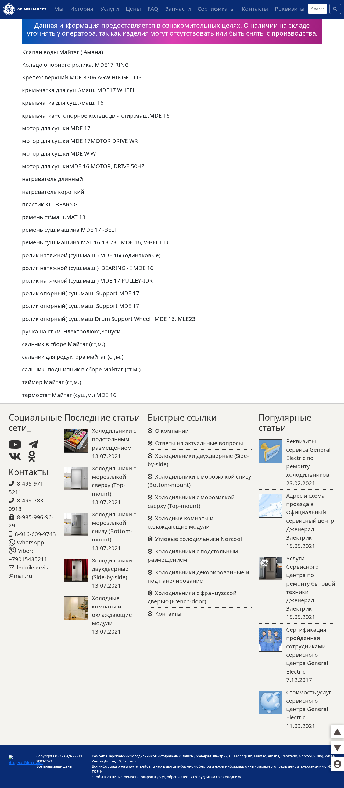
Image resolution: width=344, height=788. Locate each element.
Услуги (110, 8)
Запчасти (178, 8)
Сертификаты (216, 8)
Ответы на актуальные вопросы (199, 443)
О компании (172, 430)
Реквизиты (289, 8)
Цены (133, 8)
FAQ (153, 8)
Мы (58, 8)
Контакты (255, 8)
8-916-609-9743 (35, 534)
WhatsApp (30, 542)
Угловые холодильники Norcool (198, 539)
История (82, 8)
